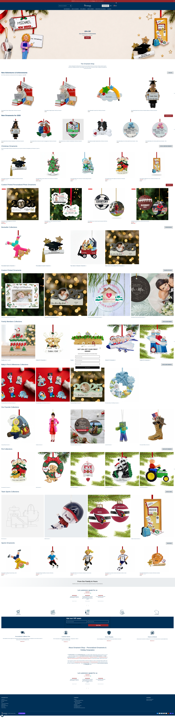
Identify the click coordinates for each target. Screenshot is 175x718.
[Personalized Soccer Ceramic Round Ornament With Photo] (109, 204)
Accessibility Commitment (77, 705)
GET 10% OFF (87, 367)
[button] (174, 93)
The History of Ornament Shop (79, 700)
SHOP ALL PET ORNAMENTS (167, 449)
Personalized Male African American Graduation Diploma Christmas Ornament (144, 110)
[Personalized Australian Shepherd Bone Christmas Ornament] (102, 129)
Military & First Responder (149, 699)
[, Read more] (111, 6)
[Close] (100, 348)
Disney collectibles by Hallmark (86, 658)
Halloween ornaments (93, 657)
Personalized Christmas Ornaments (83, 657)
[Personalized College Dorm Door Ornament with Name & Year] (157, 164)
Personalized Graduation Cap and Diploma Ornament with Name (12, 178)
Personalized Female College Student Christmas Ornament (11, 110)
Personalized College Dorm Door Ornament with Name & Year (150, 178)
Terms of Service (3, 707)
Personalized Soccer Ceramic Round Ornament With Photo (97, 221)
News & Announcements (78, 702)
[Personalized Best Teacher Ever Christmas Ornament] (109, 93)
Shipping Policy (3, 704)
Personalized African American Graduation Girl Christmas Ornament (12, 141)
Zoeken (70, 6)
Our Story (75, 699)
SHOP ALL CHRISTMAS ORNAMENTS (166, 146)
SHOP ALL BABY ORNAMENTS (167, 364)
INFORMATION (4, 697)
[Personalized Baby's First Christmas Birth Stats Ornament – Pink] (160, 129)
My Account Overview (4, 700)
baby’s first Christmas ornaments (73, 658)
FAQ (1, 702)
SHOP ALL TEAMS (169, 491)
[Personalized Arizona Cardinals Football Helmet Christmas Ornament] (73, 129)
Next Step (98, 625)
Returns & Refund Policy (4, 705)
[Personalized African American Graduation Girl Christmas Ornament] (15, 129)
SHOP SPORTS (169, 543)
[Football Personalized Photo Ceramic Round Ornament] (152, 204)
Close (174, 1)
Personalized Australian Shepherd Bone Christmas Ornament (98, 141)
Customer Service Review (4, 703)
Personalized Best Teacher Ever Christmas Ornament (96, 110)
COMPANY (76, 697)
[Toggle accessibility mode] (116, 2)
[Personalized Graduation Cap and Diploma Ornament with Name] (18, 164)
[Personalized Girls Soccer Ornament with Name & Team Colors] (87, 559)
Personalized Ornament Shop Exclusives (79, 707)
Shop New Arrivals (168, 115)
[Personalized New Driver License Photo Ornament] (66, 204)
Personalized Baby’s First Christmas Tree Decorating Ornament (81, 178)
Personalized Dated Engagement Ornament (8, 221)
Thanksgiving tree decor (103, 657)
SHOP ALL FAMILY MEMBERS (167, 321)
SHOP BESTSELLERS (168, 227)
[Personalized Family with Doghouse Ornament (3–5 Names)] (122, 164)
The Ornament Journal (77, 701)
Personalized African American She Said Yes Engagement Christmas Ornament (43, 141)
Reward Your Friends (149, 700)
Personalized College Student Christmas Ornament (53, 110)
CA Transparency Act (77, 706)
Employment (75, 704)
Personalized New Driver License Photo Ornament (53, 221)
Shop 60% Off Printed (168, 270)
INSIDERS (148, 697)
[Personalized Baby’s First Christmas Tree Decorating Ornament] (87, 164)
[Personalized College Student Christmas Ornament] (66, 93)
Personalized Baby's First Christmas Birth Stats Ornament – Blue (127, 141)
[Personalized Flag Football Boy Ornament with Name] (53, 559)
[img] (87, 592)
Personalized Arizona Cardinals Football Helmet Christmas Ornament (70, 141)
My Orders (2, 701)
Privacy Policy (3, 706)
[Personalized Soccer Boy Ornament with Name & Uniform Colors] (122, 559)
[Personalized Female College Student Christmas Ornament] (22, 93)
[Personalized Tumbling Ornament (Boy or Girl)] (18, 559)
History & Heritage (77, 703)
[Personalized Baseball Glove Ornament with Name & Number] (157, 559)
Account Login (105, 5)
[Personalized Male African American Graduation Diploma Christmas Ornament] (152, 93)
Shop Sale (87, 37)
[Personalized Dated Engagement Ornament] (22, 204)
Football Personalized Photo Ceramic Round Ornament (140, 221)
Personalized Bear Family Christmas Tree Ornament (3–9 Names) (47, 178)
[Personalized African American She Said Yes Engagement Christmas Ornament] (44, 129)
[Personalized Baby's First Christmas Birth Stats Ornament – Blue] (131, 129)
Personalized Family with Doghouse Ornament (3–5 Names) (115, 178)
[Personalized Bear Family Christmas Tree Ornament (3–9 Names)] (53, 164)
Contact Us (3, 699)
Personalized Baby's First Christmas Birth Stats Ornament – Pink (156, 141)
